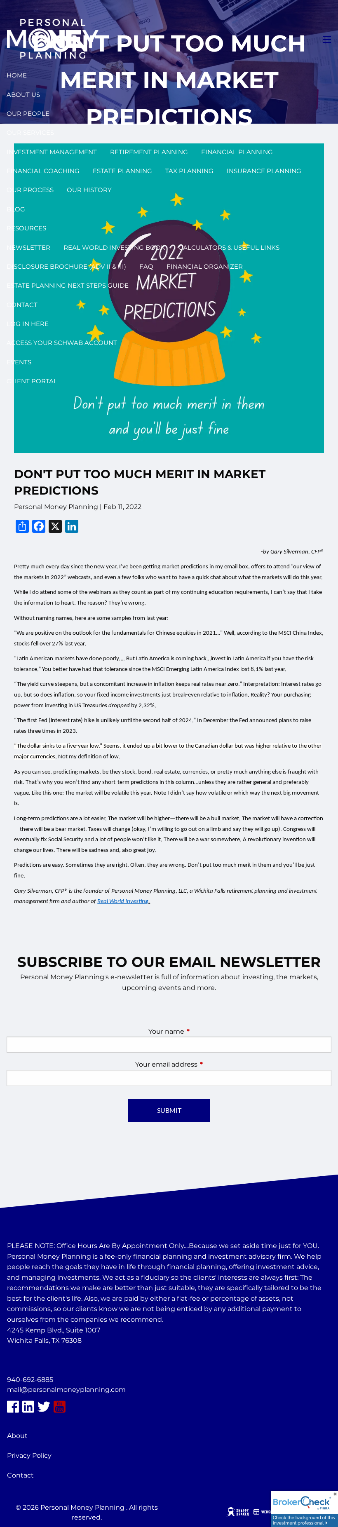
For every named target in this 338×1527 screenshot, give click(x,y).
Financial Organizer (205, 266)
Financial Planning (237, 152)
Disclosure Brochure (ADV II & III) (66, 266)
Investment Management (52, 152)
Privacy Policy (29, 1455)
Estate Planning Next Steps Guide (68, 285)
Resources (26, 228)
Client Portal (32, 381)
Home (17, 75)
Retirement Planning (149, 152)
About (17, 1436)
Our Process (30, 190)
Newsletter (28, 247)
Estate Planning (122, 171)
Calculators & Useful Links (228, 247)
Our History (89, 190)
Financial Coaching (43, 171)
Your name (200, 1031)
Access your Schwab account (62, 343)
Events (19, 362)
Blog (16, 209)
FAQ (146, 266)
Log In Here (28, 324)
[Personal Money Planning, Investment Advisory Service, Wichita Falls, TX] (27, 1360)
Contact (22, 305)
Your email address (200, 1064)
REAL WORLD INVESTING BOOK (114, 247)
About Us (23, 95)
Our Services (30, 132)
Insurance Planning (264, 171)
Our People (28, 113)
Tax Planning (189, 171)
